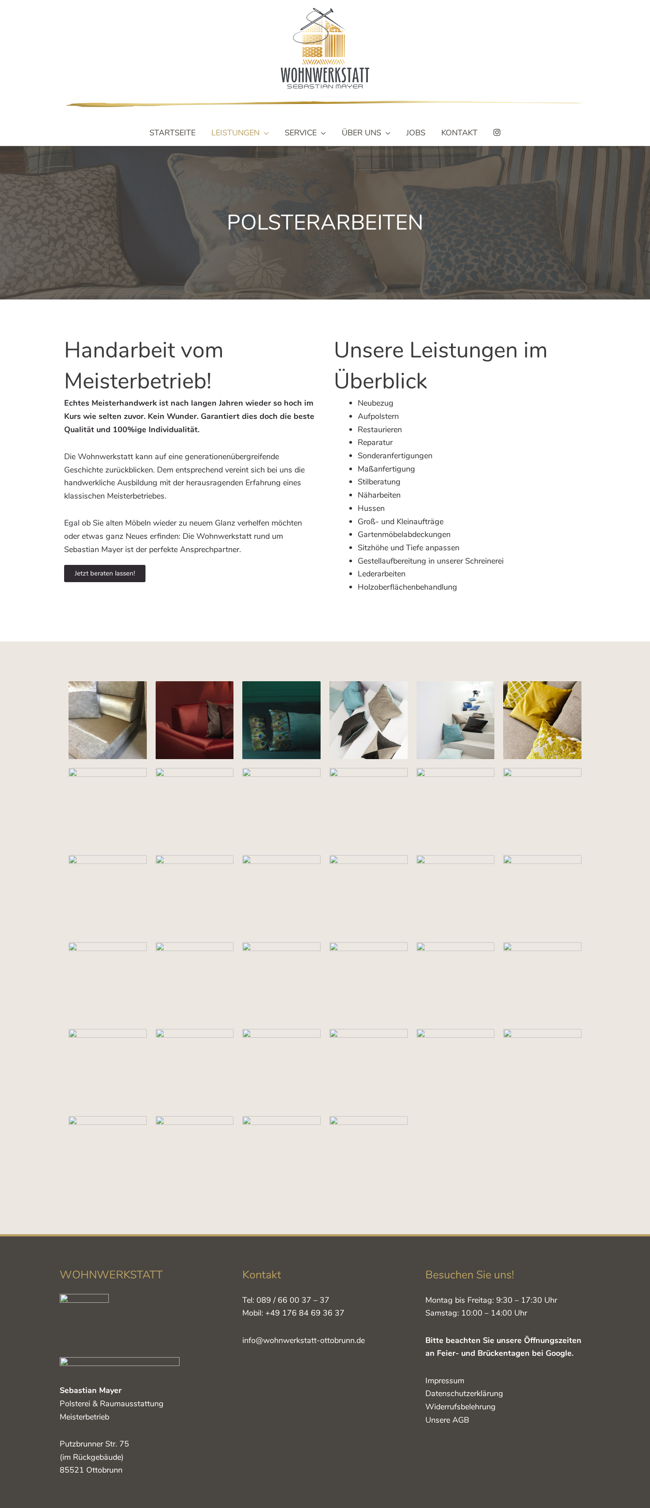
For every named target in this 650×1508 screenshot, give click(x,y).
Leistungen (235, 132)
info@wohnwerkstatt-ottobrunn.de (303, 1340)
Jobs (415, 132)
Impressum (444, 1380)
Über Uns (361, 132)
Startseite (172, 132)
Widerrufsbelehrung (460, 1406)
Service (301, 132)
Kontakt (459, 132)
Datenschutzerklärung (464, 1393)
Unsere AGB (447, 1420)
